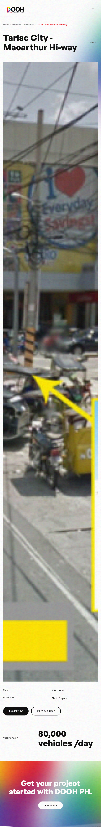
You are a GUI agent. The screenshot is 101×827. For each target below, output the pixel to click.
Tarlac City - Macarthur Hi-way (52, 24)
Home (6, 24)
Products (16, 24)
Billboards (29, 24)
